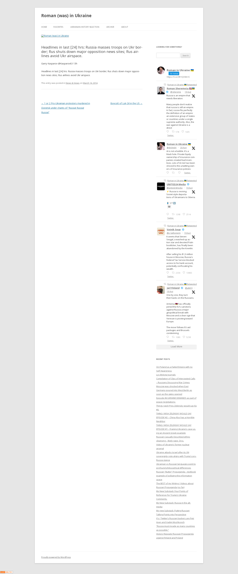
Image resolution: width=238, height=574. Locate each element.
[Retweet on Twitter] (165, 84)
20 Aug (183, 147)
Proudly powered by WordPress (56, 557)
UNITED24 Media (176, 184)
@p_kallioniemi (174, 233)
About (124, 27)
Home (44, 27)
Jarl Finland (173, 287)
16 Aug (170, 291)
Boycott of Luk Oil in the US (126, 103)
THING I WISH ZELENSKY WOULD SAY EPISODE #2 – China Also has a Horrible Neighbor (175, 417)
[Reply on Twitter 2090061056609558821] (168, 131)
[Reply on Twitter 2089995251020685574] (168, 272)
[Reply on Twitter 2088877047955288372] (168, 337)
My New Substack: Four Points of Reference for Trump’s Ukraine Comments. (172, 495)
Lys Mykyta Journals (166, 374)
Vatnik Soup (174, 229)
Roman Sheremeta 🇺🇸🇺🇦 (181, 88)
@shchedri (171, 147)
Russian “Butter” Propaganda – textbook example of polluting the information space (176, 475)
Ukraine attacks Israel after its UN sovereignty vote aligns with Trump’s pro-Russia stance (176, 456)
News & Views (72, 83)
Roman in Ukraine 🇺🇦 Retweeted (182, 84)
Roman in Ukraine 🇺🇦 (179, 144)
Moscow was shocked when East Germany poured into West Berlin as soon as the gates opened (174, 390)
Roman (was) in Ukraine (66, 15)
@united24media (174, 188)
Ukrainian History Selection (84, 27)
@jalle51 (189, 288)
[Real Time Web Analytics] (6, 572)
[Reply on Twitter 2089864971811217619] (168, 214)
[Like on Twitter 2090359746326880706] (180, 172)
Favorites (58, 27)
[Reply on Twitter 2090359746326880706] (168, 172)
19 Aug (188, 92)
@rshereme (175, 92)
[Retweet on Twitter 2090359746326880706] (174, 172)
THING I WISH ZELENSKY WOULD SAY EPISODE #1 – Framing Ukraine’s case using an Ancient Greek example (176, 429)
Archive (110, 27)
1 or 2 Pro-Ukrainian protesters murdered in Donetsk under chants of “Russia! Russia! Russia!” (65, 108)
